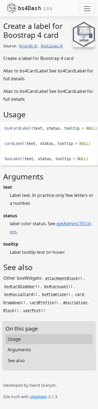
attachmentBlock (61, 278)
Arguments (19, 350)
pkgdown (38, 396)
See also (16, 361)
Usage (14, 339)
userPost (32, 310)
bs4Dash (29, 8)
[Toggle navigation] (87, 8)
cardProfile (42, 302)
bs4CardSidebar (19, 286)
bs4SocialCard (18, 294)
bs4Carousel (56, 286)
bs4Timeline (54, 294)
